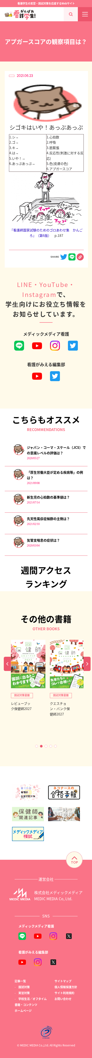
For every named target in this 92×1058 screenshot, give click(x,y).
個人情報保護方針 (65, 987)
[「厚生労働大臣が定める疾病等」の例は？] (19, 479)
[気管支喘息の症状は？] (19, 547)
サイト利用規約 (64, 993)
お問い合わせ (62, 999)
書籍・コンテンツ (26, 1005)
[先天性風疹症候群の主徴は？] (19, 525)
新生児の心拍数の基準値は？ (48, 497)
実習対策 (24, 993)
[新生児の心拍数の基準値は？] (19, 504)
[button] (36, 746)
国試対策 (24, 987)
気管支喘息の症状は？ (43, 540)
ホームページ (23, 1011)
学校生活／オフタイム (32, 999)
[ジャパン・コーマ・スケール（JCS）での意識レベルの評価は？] (19, 454)
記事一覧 (20, 981)
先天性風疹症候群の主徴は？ (48, 518)
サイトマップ (62, 981)
